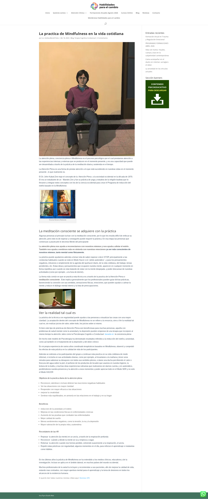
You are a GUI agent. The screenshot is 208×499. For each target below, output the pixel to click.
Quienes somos (59, 13)
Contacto (156, 13)
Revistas (146, 13)
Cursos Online (127, 13)
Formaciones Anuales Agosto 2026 (104, 13)
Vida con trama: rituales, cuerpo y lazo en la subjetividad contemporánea (157, 53)
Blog (137, 13)
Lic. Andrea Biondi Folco (50, 38)
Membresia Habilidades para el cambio (104, 18)
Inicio (47, 13)
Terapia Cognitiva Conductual (85, 38)
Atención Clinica (77, 13)
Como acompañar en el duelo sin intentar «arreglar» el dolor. (157, 62)
